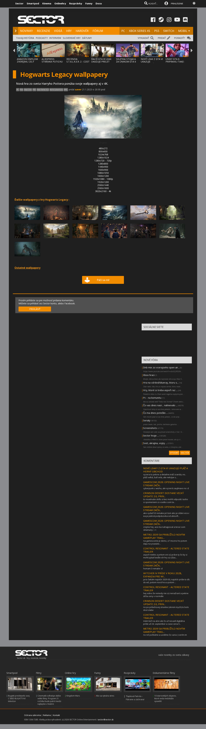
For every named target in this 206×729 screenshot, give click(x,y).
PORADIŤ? (179, 37)
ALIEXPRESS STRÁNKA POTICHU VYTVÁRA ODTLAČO (52, 61)
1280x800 (103, 163)
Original (103, 142)
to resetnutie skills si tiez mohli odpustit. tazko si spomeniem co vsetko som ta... (165, 501)
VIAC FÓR (185, 452)
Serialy (146, 420)
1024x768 (103, 154)
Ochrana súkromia (32, 715)
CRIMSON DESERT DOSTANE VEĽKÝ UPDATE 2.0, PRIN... (163, 494)
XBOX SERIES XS (139, 31)
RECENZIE (43, 31)
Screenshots (150, 428)
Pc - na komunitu (152, 397)
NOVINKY (26, 31)
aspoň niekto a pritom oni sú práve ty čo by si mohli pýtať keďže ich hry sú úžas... (165, 556)
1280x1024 (103, 157)
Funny (88, 3)
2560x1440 (103, 185)
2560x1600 (103, 188)
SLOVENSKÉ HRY (71, 37)
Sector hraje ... (151, 435)
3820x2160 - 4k (103, 191)
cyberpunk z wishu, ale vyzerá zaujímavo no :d (166, 488)
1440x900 (103, 166)
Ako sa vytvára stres (105, 695)
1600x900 (103, 169)
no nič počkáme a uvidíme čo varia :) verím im (165, 634)
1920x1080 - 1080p (103, 178)
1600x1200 (103, 175)
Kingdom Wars (73, 695)
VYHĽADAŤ (143, 37)
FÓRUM (98, 31)
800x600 (103, 151)
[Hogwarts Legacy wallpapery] (27, 221)
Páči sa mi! (103, 280)
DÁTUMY (87, 37)
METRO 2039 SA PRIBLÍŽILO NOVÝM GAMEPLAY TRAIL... (164, 536)
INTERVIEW (55, 37)
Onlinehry (60, 3)
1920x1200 (103, 182)
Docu (99, 3)
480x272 (103, 148)
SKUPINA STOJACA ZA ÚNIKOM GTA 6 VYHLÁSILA (126, 61)
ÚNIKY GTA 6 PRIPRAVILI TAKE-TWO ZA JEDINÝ (175, 61)
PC (123, 31)
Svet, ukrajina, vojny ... (155, 443)
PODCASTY (42, 37)
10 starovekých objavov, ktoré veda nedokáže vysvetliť (165, 698)
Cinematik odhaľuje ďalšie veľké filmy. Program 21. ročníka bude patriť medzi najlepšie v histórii (49, 699)
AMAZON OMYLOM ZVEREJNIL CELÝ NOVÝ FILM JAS (27, 61)
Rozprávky (75, 3)
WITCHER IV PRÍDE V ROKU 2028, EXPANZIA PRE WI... (162, 575)
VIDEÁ (58, 31)
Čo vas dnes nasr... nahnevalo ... (160, 405)
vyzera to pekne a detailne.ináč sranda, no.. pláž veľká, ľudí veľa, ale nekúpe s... (164, 476)
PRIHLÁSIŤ (34, 309)
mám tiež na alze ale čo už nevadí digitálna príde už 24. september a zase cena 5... (164, 622)
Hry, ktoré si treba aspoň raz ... (160, 390)
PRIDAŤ (162, 37)
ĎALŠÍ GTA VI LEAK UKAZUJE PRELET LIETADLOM (101, 61)
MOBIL (182, 31)
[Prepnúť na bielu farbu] (194, 3)
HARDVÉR (82, 31)
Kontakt (56, 715)
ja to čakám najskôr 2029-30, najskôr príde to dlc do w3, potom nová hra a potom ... (166, 581)
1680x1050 (103, 172)
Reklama (47, 715)
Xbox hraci (148, 375)
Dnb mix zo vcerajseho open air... (161, 367)
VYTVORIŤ (174, 452)
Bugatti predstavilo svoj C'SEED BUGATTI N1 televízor (19, 698)
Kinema (46, 3)
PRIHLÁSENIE (177, 3)
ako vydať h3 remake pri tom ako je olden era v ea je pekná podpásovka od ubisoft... (166, 514)
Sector (19, 3)
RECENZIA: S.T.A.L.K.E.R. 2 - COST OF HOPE (77, 61)
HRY (69, 31)
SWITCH (168, 31)
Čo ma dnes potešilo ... (155, 412)
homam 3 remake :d (153, 568)
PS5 (156, 31)
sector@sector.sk (105, 719)
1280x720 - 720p (103, 160)
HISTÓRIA (29, 37)
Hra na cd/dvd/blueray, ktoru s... (160, 382)
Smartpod (33, 3)
